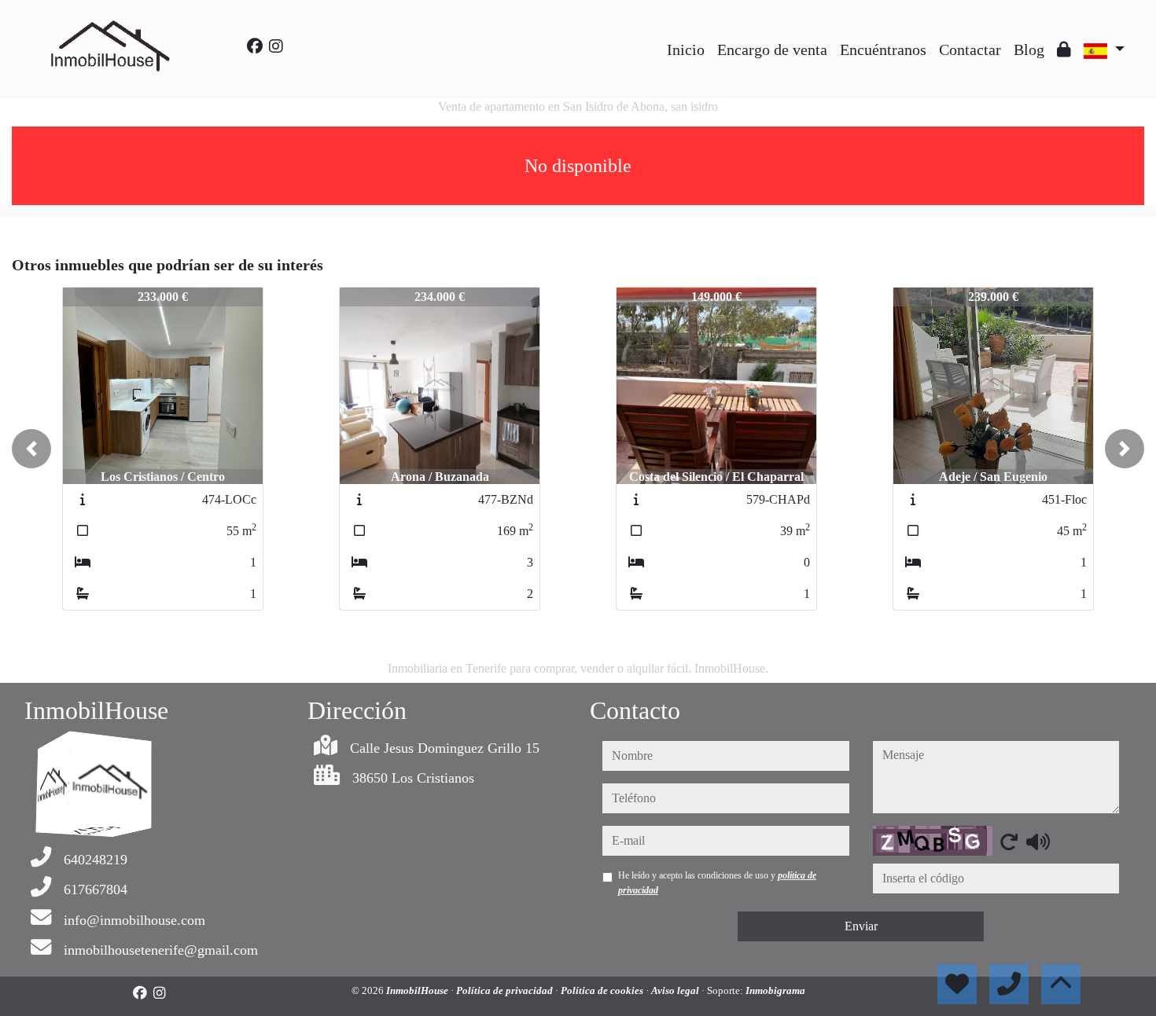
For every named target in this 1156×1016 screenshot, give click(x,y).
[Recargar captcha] (1009, 841)
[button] (31, 448)
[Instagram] (276, 46)
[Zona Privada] (1064, 49)
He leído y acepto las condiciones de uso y (717, 882)
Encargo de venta (772, 49)
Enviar (861, 926)
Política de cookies (603, 990)
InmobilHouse (418, 990)
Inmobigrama (775, 990)
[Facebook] (255, 46)
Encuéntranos (883, 49)
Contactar (970, 49)
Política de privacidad (505, 990)
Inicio (686, 49)
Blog (1029, 49)
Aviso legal (676, 990)
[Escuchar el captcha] (1038, 841)
